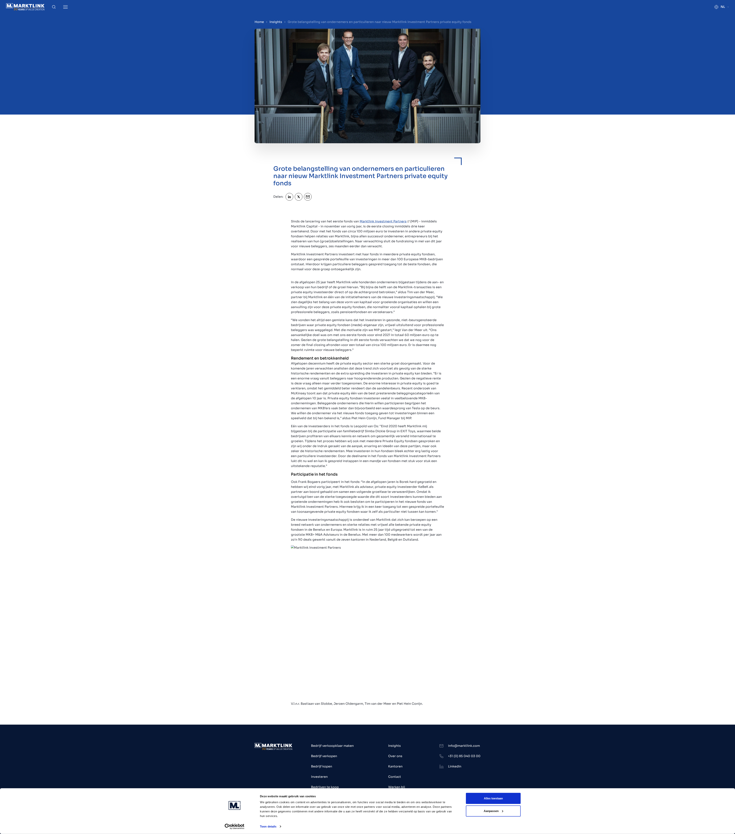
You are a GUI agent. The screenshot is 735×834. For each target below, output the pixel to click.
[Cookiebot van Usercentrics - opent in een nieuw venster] (234, 826)
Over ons (395, 756)
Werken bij (396, 787)
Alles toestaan (493, 798)
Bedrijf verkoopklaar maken (332, 746)
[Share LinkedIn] (289, 197)
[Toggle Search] (54, 7)
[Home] (25, 6)
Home (259, 22)
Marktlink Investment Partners (383, 221)
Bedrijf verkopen (324, 756)
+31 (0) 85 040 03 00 (464, 756)
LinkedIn (454, 766)
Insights (276, 22)
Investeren (319, 777)
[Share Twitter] (298, 197)
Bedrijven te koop (325, 787)
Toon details (268, 826)
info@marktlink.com (464, 746)
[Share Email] (308, 197)
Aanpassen (491, 810)
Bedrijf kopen (321, 766)
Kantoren (395, 766)
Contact (394, 777)
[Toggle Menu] (65, 7)
